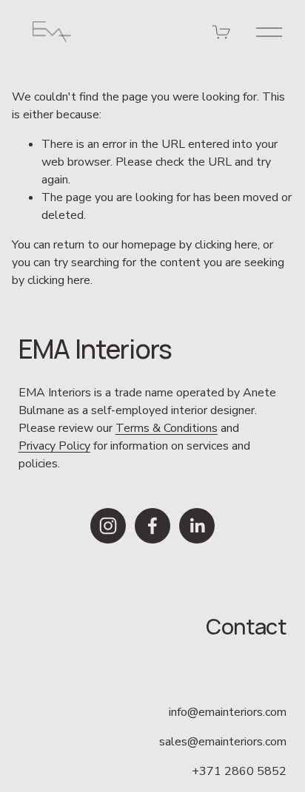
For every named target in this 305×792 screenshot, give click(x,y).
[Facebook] (152, 526)
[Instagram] (108, 526)
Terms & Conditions (166, 428)
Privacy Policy (54, 446)
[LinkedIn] (197, 526)
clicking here (226, 245)
